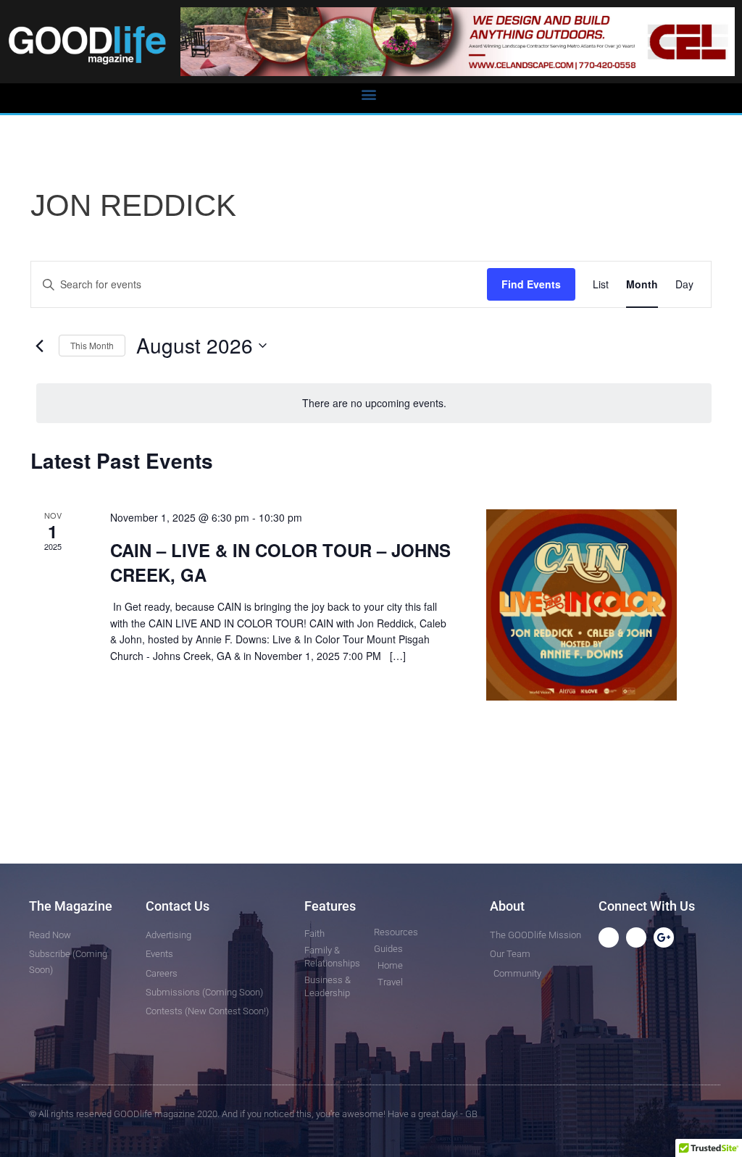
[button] (368, 94)
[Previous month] (39, 345)
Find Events (531, 284)
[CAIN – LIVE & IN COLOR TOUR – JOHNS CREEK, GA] (581, 604)
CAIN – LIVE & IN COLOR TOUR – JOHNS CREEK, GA (280, 562)
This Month (92, 345)
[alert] (374, 403)
